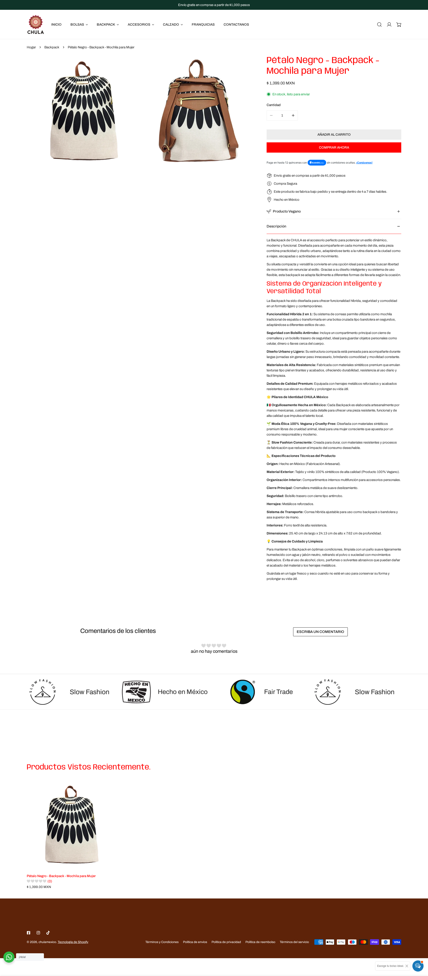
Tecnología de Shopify (73, 942)
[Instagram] (38, 932)
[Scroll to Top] (420, 952)
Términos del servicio (294, 942)
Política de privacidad (226, 942)
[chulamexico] (36, 24)
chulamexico (47, 942)
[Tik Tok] (48, 932)
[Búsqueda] (379, 24)
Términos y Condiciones (162, 942)
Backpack (51, 47)
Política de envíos (195, 942)
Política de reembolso (260, 942)
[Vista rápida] (107, 864)
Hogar (31, 47)
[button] (399, 24)
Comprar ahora (334, 147)
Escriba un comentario (320, 632)
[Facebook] (28, 932)
